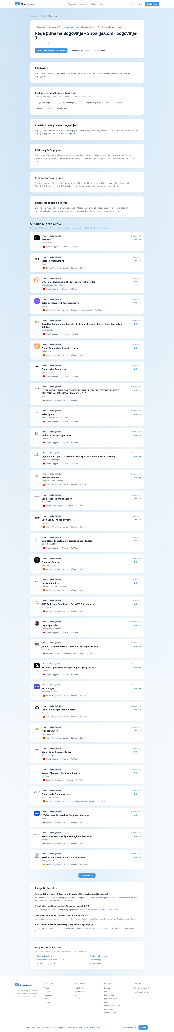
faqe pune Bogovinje (45, 102)
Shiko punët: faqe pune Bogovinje (51, 50)
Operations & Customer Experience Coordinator (67, 540)
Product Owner (50, 730)
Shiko (136, 239)
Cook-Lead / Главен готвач (56, 519)
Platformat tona (97, 4)
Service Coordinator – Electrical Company (63, 857)
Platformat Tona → (141, 992)
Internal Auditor (50, 583)
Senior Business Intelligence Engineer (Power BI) (67, 836)
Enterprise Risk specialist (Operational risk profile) (68, 281)
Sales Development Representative (60, 302)
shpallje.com (62, 108)
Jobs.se (107, 988)
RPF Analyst (48, 688)
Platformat (49, 1002)
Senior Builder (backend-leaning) (59, 709)
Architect (46, 239)
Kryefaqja (34, 16)
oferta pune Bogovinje (92, 102)
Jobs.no (107, 991)
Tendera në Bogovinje (80, 50)
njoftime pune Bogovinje (68, 102)
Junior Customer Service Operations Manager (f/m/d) (70, 646)
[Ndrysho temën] (132, 4)
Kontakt (77, 998)
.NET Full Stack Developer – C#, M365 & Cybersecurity (70, 604)
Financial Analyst (51, 562)
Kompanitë (83, 4)
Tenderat (72, 4)
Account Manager (51, 477)
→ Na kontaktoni (94, 963)
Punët (62, 4)
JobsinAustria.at (110, 998)
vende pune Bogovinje (114, 102)
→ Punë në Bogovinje (43, 956)
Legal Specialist (50, 625)
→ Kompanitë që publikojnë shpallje (49, 960)
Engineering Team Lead (54, 369)
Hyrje (140, 4)
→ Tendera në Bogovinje (97, 956)
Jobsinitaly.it (109, 995)
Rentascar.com (110, 1013)
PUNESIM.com (110, 1009)
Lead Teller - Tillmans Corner (57, 498)
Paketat (48, 998)
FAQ (76, 995)
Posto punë (152, 4)
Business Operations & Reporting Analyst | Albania (69, 667)
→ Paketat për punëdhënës (98, 960)
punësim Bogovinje (44, 108)
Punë (47, 988)
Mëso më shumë (93, 1027)
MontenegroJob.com (112, 1005)
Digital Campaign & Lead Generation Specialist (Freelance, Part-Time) (78, 456)
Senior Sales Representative (56, 751)
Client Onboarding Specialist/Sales (60, 348)
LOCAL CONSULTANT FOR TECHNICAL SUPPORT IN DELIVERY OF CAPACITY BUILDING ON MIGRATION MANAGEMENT (80, 392)
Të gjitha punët (87, 875)
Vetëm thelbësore (129, 1027)
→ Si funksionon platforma (45, 963)
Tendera (48, 991)
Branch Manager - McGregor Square (61, 772)
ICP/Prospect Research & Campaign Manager (65, 815)
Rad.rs (106, 1002)
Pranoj (143, 1027)
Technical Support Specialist (56, 435)
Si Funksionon (79, 991)
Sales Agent (48, 414)
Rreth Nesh (78, 988)
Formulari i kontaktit (142, 988)
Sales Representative (53, 260)
